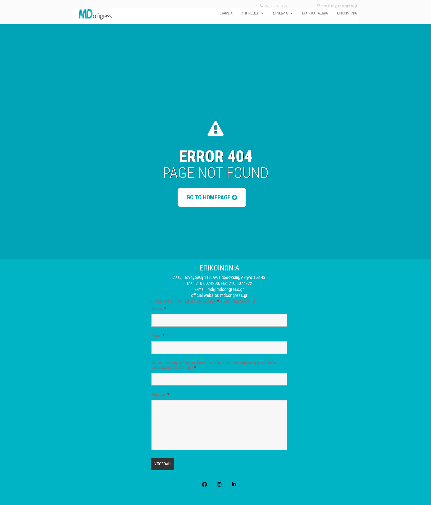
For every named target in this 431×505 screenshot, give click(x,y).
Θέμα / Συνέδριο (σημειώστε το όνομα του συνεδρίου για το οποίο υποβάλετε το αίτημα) (213, 365)
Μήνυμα (160, 394)
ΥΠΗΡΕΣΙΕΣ (250, 13)
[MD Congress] (95, 14)
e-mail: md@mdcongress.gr (339, 6)
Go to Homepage (209, 197)
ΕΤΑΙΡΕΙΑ (226, 13)
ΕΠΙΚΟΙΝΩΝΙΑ (347, 13)
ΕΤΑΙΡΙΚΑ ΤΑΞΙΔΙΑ (315, 13)
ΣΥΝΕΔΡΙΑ (280, 13)
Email (158, 335)
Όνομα (158, 308)
